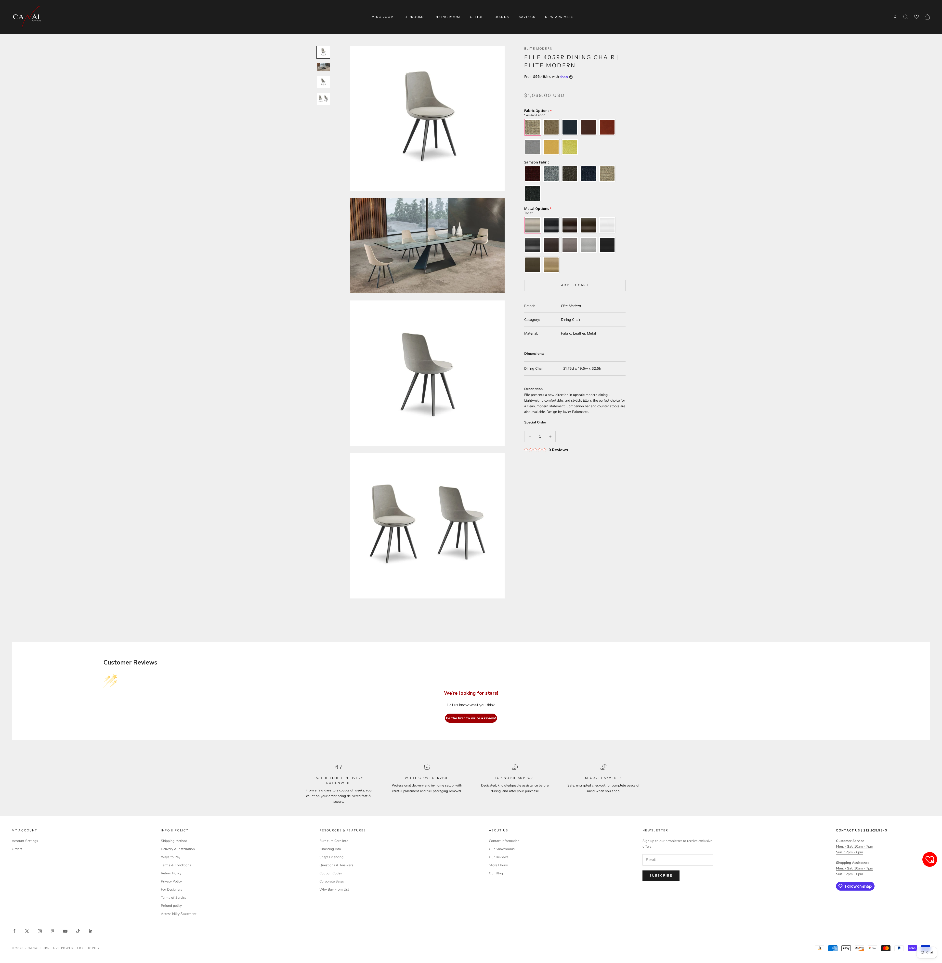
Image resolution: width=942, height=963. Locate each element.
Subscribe (661, 875)
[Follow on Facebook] (14, 931)
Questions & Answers (336, 865)
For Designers (171, 889)
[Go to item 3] (323, 81)
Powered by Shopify (80, 948)
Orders (17, 849)
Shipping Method (174, 841)
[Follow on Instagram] (39, 931)
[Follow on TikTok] (78, 931)
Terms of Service (173, 897)
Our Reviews (499, 857)
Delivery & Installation (178, 849)
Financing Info (330, 849)
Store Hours (498, 865)
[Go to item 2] (323, 67)
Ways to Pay (170, 857)
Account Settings (25, 841)
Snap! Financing (331, 857)
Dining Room (447, 17)
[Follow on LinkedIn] (90, 931)
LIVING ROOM (381, 17)
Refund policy (171, 905)
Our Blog (496, 873)
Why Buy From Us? (334, 889)
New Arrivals (559, 17)
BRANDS (501, 17)
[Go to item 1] (323, 52)
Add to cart (575, 285)
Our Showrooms (502, 849)
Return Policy (171, 873)
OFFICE (477, 17)
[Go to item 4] (323, 98)
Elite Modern (538, 48)
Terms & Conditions (176, 865)
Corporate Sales (331, 881)
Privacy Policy (171, 881)
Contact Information (504, 841)
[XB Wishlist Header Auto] (916, 16)
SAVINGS (527, 17)
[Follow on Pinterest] (52, 931)
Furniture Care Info (333, 841)
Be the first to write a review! (471, 718)
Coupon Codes (330, 873)
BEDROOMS (414, 17)
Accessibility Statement (178, 913)
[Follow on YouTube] (65, 931)
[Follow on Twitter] (27, 931)
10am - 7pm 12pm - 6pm (854, 846)
